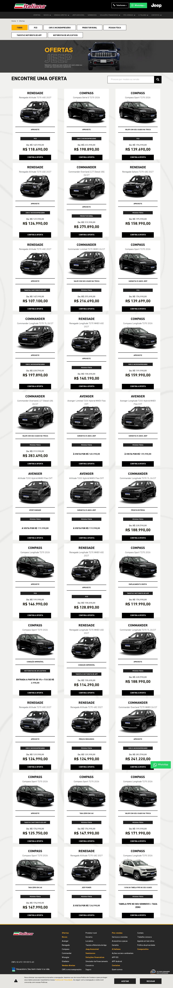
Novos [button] (46, 15)
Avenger (65, 941)
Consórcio (90, 966)
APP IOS (115, 957)
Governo (89, 937)
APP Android (117, 961)
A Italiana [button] (142, 15)
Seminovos (92, 15)
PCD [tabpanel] (35, 28)
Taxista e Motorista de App (96, 945)
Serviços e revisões (120, 937)
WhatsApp (139, 5)
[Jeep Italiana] (28, 6)
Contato (140, 933)
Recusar (151, 981)
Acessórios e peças (120, 941)
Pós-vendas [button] (128, 15)
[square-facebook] (15, 952)
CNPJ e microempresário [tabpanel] (60, 28)
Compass (65, 949)
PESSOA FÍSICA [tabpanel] (115, 28)
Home (13, 21)
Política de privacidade (146, 945)
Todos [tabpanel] (19, 28)
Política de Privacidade (63, 980)
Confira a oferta (35, 157)
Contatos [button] (155, 15)
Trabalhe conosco (144, 937)
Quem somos (117, 970)
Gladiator (65, 961)
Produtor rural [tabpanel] (89, 28)
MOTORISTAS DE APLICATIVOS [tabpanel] (65, 35)
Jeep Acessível (78, 15)
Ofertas (36, 15)
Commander (66, 953)
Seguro (88, 970)
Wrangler (65, 957)
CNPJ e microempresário (71, 970)
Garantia (115, 945)
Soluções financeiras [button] (109, 15)
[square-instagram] (12, 952)
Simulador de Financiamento (97, 961)
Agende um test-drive (145, 941)
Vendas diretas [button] (60, 15)
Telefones (120, 5)
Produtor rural (91, 933)
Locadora (89, 941)
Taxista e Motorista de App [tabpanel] (29, 35)
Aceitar (125, 981)
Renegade (66, 945)
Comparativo (143, 949)
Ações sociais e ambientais (122, 953)
